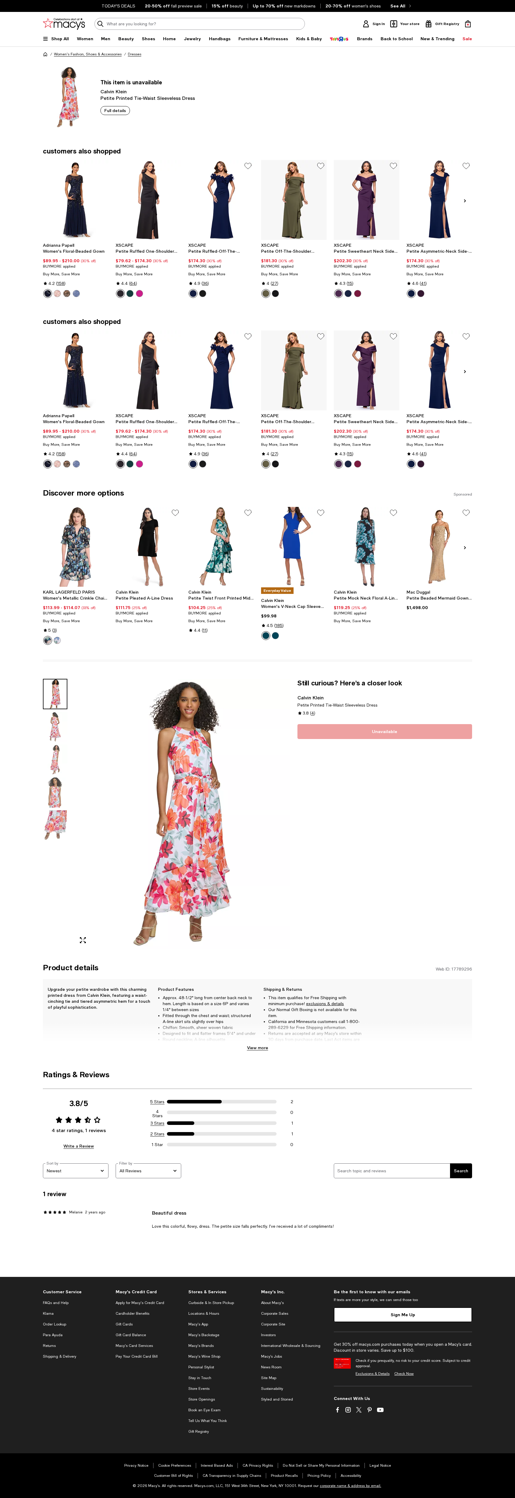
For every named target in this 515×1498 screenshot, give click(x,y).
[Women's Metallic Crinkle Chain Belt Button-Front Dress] (75, 547)
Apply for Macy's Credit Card (140, 1303)
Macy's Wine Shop (204, 1356)
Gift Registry (198, 1431)
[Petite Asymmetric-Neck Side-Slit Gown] (439, 200)
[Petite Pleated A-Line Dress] (148, 547)
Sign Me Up (403, 1314)
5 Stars (157, 1101)
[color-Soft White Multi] (57, 640)
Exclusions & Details (373, 1374)
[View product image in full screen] (82, 940)
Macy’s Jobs (271, 1356)
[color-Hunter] (130, 293)
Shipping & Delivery (59, 1356)
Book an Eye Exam (204, 1410)
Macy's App (198, 1324)
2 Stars (157, 1133)
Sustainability (272, 1389)
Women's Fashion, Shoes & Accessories (88, 54)
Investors (268, 1335)
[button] (166, 814)
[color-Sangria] (357, 293)
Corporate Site (273, 1324)
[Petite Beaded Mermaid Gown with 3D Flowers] (439, 547)
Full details (115, 110)
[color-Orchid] (139, 293)
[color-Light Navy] (47, 293)
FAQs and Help (56, 1303)
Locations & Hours (203, 1313)
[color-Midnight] (348, 293)
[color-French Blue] (76, 293)
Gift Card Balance (131, 1335)
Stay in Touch (199, 1378)
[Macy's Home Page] (64, 24)
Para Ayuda (53, 1335)
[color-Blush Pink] (57, 293)
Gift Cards (124, 1324)
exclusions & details (325, 1003)
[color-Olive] (265, 293)
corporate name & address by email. (350, 1486)
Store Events (199, 1389)
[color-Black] (120, 293)
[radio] (47, 293)
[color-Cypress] (265, 635)
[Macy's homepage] (45, 54)
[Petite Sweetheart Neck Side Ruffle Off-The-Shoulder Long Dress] (366, 200)
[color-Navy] (193, 293)
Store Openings (201, 1399)
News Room (271, 1367)
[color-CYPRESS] (275, 635)
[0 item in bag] (468, 24)
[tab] (55, 694)
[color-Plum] (338, 293)
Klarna (48, 1313)
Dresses (134, 54)
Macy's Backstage (203, 1335)
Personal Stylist (201, 1367)
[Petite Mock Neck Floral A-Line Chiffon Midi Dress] (366, 547)
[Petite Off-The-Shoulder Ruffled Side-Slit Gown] (294, 200)
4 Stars (157, 1112)
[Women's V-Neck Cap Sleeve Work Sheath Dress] (294, 547)
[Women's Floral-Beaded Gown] (75, 200)
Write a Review (78, 1145)
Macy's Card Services (134, 1346)
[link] (75, 270)
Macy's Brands (201, 1346)
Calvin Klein (113, 91)
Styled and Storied (277, 1399)
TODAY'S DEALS (118, 6)
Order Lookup (54, 1324)
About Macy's (272, 1303)
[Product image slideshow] (182, 814)
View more (257, 1047)
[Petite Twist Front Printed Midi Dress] (221, 547)
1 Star (157, 1144)
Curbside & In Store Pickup (211, 1303)
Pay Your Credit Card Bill (137, 1356)
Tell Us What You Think (207, 1421)
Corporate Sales (274, 1313)
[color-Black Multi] (47, 640)
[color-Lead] (66, 293)
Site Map (268, 1378)
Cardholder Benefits (132, 1313)
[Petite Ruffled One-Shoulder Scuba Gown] (148, 200)
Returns (49, 1346)
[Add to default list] (248, 166)
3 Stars (158, 1123)
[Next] (465, 201)
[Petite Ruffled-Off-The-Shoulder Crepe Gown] (221, 200)
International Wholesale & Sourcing (290, 1346)
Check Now (404, 1374)
